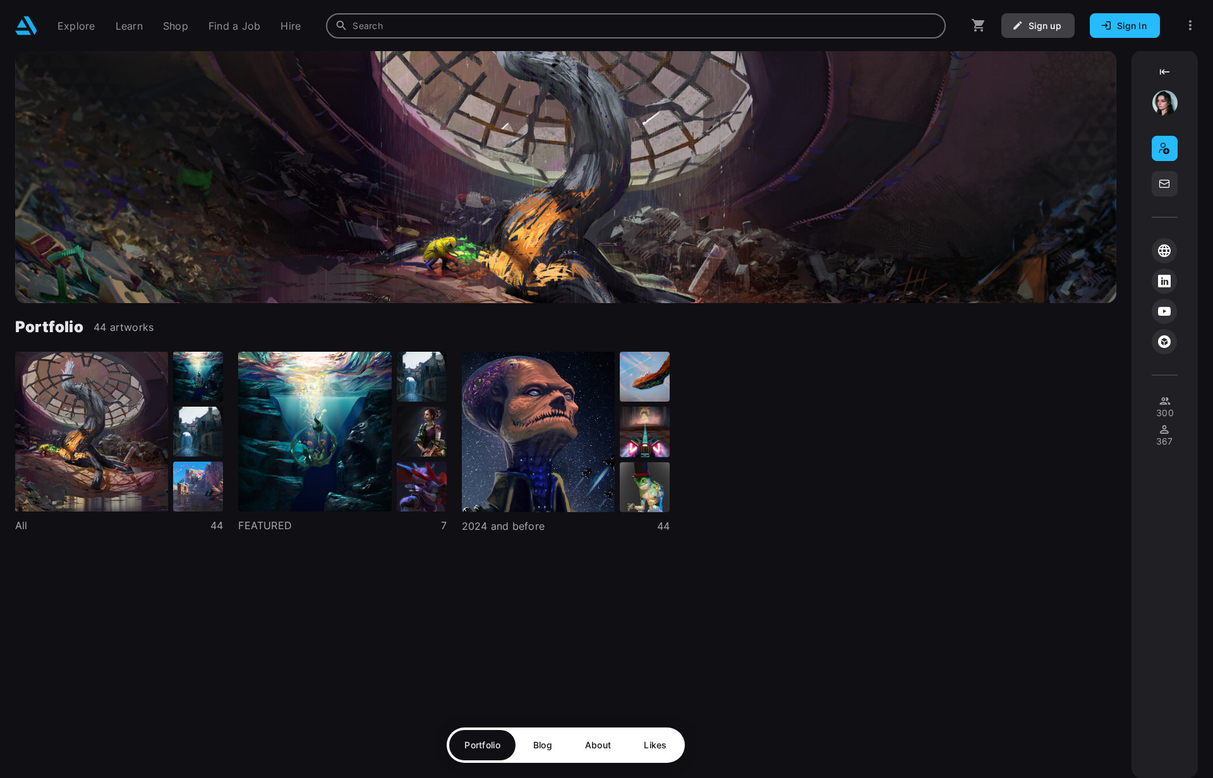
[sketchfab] (1164, 341)
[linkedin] (1164, 281)
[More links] (1190, 26)
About (598, 744)
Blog (542, 744)
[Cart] (978, 26)
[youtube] (1164, 311)
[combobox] (636, 26)
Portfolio (482, 744)
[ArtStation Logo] (26, 25)
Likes (655, 744)
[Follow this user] (1165, 148)
